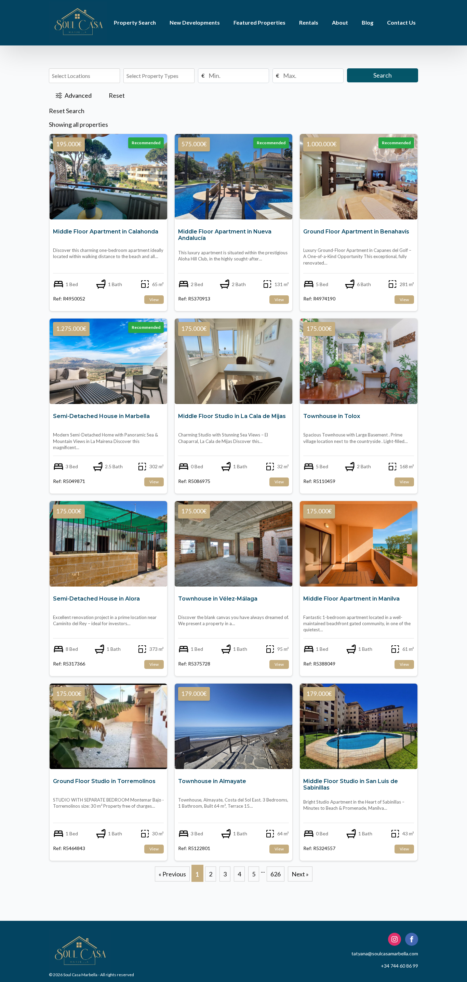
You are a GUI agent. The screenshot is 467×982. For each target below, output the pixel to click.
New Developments (195, 22)
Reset (117, 95)
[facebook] (411, 939)
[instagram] (394, 939)
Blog (367, 22)
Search (382, 75)
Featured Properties (259, 22)
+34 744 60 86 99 (399, 966)
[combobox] (84, 75)
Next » (300, 874)
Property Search (135, 22)
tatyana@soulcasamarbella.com (384, 953)
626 (275, 874)
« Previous (172, 874)
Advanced (78, 95)
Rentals (308, 22)
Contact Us (401, 22)
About (340, 22)
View (154, 299)
